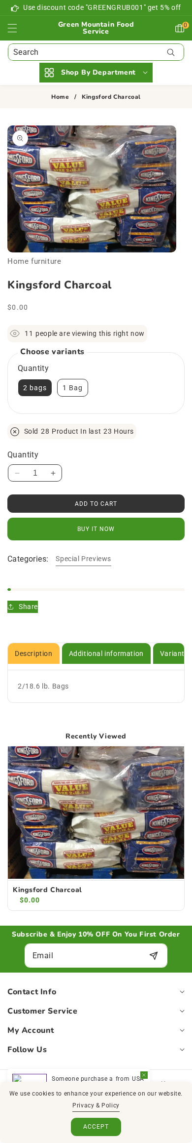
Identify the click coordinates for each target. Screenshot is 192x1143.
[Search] (170, 52)
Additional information (106, 653)
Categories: (27, 559)
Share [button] (28, 607)
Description (34, 653)
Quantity (22, 454)
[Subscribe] (153, 955)
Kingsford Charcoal (47, 890)
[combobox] (96, 52)
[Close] (144, 1075)
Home (60, 97)
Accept (96, 1126)
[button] (18, 28)
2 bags (35, 388)
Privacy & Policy (96, 1105)
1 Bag (73, 388)
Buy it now (96, 529)
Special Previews (83, 559)
